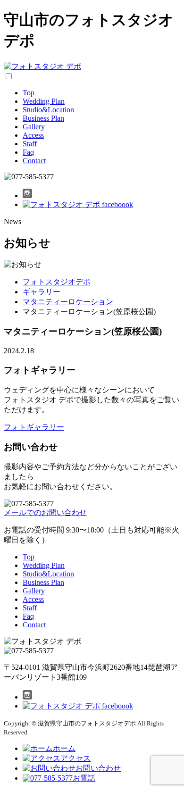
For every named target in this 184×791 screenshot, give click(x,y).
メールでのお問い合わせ (45, 512)
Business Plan (43, 118)
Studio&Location (48, 110)
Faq (28, 152)
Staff (30, 144)
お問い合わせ (98, 768)
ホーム (64, 748)
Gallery (34, 127)
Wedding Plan (44, 101)
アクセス (75, 758)
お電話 (84, 778)
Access (33, 135)
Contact (34, 161)
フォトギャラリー (34, 427)
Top (28, 93)
